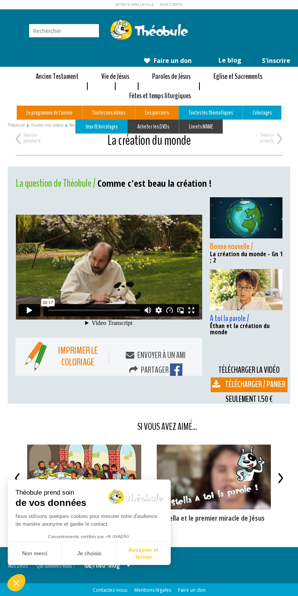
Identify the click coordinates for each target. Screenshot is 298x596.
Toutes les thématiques (211, 112)
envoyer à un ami (160, 355)
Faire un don (172, 60)
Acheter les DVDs (153, 126)
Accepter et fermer (143, 553)
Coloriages (262, 112)
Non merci (34, 553)
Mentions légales (152, 590)
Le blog (229, 60)
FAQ (88, 565)
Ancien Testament (57, 76)
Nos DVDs (18, 565)
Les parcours (156, 112)
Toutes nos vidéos (108, 112)
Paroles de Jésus (171, 76)
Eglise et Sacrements (237, 76)
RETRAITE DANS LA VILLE (134, 4)
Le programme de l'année (49, 112)
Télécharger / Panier (255, 384)
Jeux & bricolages (101, 126)
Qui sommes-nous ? (55, 565)
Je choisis (89, 553)
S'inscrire (275, 60)
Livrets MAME (201, 126)
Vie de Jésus (115, 76)
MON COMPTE (171, 4)
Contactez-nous (110, 590)
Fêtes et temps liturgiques (160, 95)
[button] (16, 582)
